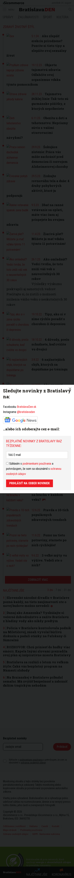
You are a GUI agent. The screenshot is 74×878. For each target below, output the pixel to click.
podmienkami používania (37, 463)
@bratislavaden (26, 412)
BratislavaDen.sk (26, 407)
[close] (70, 389)
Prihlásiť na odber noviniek (29, 483)
